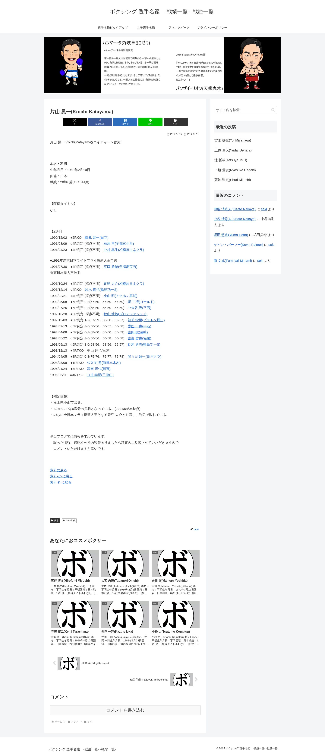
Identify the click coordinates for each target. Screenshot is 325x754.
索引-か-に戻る (61, 476)
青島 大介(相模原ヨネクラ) (124, 283)
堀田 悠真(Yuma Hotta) (231, 235)
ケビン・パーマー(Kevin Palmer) (238, 245)
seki (264, 209)
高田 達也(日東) (99, 369)
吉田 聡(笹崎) (138, 332)
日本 (56, 520)
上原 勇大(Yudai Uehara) (233, 150)
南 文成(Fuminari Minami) (233, 261)
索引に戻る (58, 470)
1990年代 (70, 520)
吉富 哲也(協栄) (139, 338)
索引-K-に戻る (60, 482)
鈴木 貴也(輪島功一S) (101, 289)
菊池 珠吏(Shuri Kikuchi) (232, 180)
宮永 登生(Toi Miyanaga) (232, 140)
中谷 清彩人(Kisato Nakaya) (235, 209)
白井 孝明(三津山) (100, 375)
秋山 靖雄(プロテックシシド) (125, 314)
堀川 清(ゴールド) (141, 302)
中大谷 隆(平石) (139, 308)
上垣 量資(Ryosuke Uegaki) (235, 170)
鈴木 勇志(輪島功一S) (144, 344)
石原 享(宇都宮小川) (119, 243)
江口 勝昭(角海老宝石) (120, 267)
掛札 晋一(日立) (97, 237)
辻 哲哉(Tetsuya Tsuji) (230, 160)
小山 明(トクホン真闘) (120, 296)
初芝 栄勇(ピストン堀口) (146, 320)
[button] (176, 122)
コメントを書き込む (125, 710)
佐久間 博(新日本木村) (104, 363)
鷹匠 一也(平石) (139, 326)
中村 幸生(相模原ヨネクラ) (124, 250)
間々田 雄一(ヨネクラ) (144, 356)
